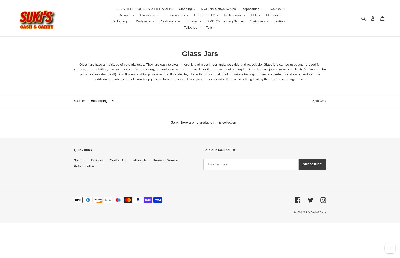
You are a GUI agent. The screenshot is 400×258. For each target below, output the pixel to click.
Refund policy (84, 166)
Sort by (80, 101)
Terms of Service (165, 160)
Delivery (97, 160)
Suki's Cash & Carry (314, 212)
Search (79, 160)
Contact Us (118, 160)
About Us (140, 160)
